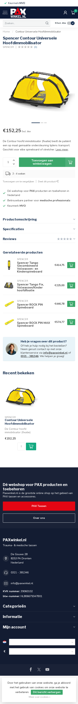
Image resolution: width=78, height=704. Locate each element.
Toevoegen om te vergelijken (18, 181)
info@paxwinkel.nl (55, 353)
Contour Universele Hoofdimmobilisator (38, 31)
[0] (73, 12)
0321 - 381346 (29, 356)
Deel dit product (47, 181)
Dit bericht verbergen (47, 692)
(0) (35, 47)
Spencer (8, 47)
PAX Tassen (39, 506)
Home (6, 31)
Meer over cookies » (39, 696)
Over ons (39, 518)
